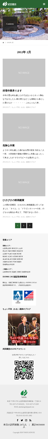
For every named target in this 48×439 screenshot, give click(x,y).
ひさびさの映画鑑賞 (13, 200)
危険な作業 (9, 145)
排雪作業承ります (12, 90)
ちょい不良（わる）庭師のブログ (24, 107)
